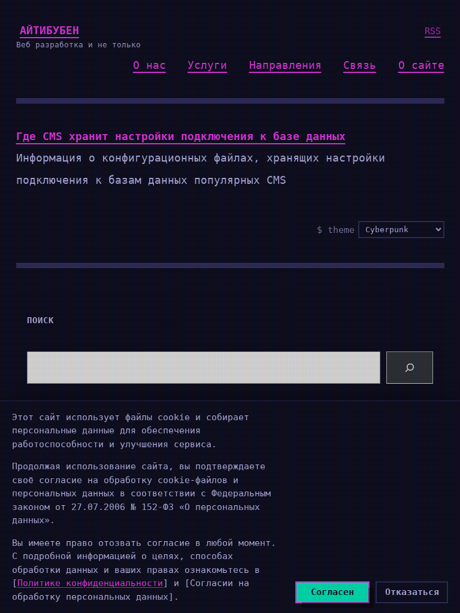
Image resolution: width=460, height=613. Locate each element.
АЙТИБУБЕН (49, 30)
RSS (433, 31)
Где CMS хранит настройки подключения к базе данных (181, 136)
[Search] (410, 367)
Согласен (332, 592)
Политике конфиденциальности (90, 583)
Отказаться (412, 592)
